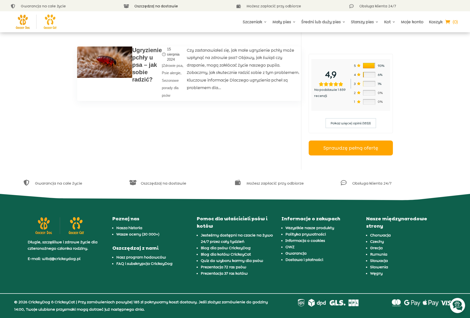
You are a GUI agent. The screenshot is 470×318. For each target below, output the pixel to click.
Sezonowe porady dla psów (170, 87)
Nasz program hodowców (141, 257)
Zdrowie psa (172, 65)
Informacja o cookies (305, 240)
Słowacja (379, 260)
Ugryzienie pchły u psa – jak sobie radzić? (147, 65)
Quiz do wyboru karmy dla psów (232, 260)
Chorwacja (380, 235)
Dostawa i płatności (304, 259)
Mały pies (281, 21)
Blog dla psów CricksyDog (226, 247)
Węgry (376, 273)
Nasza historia (129, 227)
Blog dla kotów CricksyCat (226, 254)
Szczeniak (252, 21)
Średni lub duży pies (321, 21)
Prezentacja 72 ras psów (223, 267)
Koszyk (436, 21)
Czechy (377, 241)
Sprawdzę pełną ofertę (350, 148)
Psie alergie (171, 73)
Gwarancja (295, 253)
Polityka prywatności (305, 234)
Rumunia (378, 254)
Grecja (376, 247)
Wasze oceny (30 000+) (137, 234)
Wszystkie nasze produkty (309, 227)
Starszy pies (362, 21)
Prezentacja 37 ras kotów (224, 273)
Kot (387, 21)
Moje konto (412, 21)
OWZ (289, 246)
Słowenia (379, 267)
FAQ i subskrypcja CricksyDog (144, 263)
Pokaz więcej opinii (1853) (351, 123)
